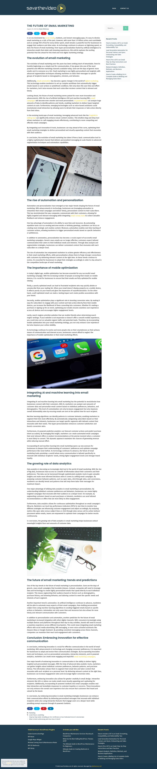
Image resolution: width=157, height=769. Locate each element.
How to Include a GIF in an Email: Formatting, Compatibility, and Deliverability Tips (117, 45)
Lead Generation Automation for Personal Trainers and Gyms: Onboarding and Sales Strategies (112, 741)
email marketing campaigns (84, 657)
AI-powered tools (80, 101)
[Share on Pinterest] (44, 33)
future (35, 715)
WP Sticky (31, 748)
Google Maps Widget (34, 739)
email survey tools (78, 216)
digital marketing (91, 81)
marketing (41, 715)
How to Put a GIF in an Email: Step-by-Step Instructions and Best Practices (116, 62)
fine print (9, 763)
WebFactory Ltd (96, 766)
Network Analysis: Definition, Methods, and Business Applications (115, 69)
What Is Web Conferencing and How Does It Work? (44, 719)
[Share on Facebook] (30, 33)
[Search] (125, 28)
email (31, 715)
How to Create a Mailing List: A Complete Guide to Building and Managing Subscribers (116, 76)
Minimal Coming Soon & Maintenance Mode (42, 742)
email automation (43, 81)
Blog (114, 8)
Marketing (32, 713)
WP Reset (31, 737)
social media (50, 38)
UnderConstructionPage (36, 734)
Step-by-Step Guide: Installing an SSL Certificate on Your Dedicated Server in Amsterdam (56, 717)
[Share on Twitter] (37, 33)
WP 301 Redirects (33, 745)
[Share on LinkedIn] (51, 33)
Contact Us (124, 8)
